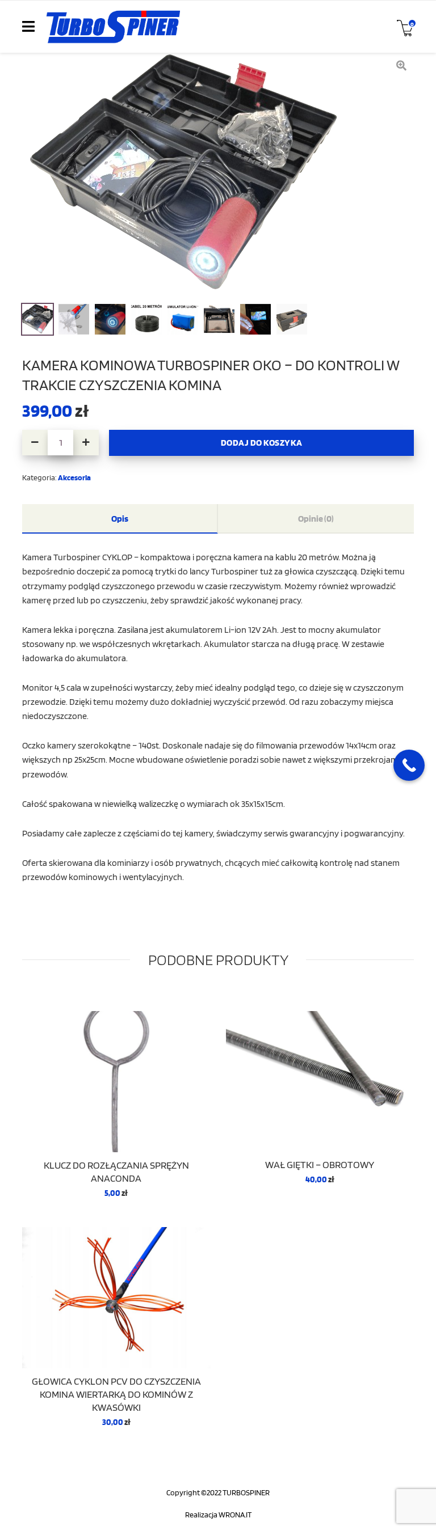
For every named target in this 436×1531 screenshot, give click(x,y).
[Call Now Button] (409, 765)
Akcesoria (74, 477)
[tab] (120, 519)
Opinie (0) (316, 518)
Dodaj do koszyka (262, 442)
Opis (119, 518)
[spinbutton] (60, 442)
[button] (86, 442)
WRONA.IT (235, 1514)
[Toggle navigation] (28, 26)
